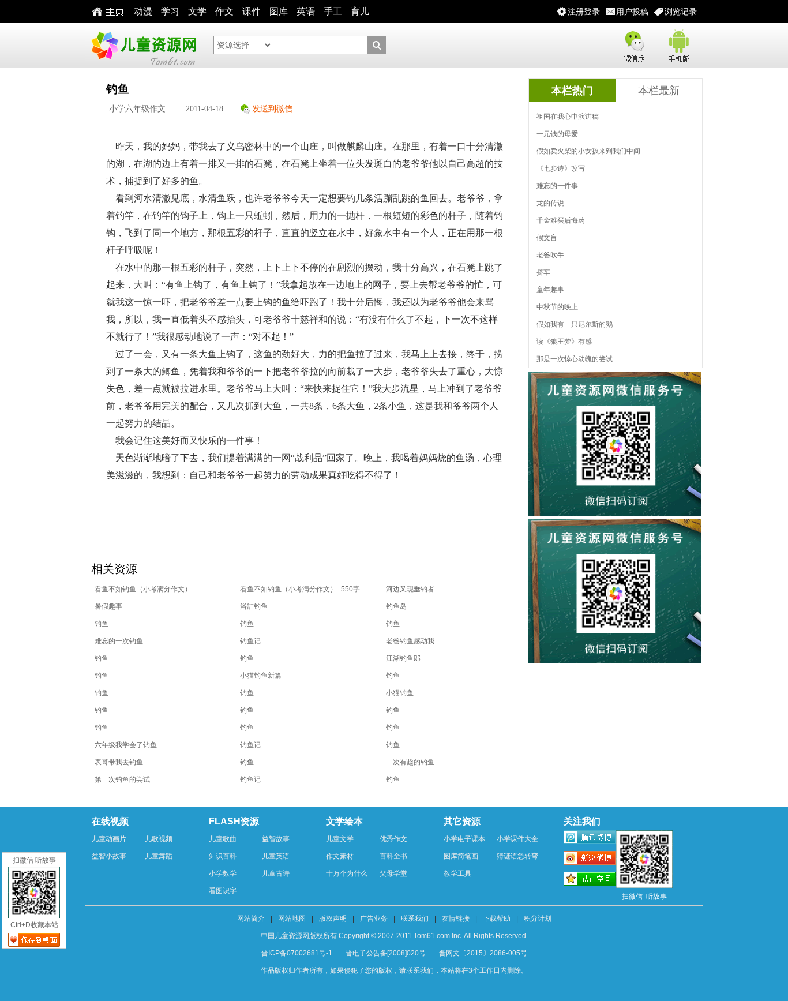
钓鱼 (101, 624)
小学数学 (223, 873)
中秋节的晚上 (557, 307)
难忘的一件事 (557, 186)
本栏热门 (572, 90)
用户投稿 (632, 11)
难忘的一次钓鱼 (119, 641)
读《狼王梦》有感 (564, 342)
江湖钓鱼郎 (403, 658)
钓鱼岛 (396, 606)
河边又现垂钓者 (410, 589)
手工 (333, 11)
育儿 (360, 11)
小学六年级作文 (137, 108)
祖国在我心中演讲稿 (567, 117)
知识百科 (223, 856)
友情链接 (456, 918)
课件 (251, 11)
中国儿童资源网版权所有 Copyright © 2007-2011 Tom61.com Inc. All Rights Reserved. (394, 936)
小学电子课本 (464, 839)
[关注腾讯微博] (590, 839)
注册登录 (584, 11)
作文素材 (340, 856)
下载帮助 (497, 918)
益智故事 (276, 839)
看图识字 (223, 891)
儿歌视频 (158, 839)
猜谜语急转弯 (517, 856)
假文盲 (546, 238)
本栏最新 (659, 90)
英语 (306, 11)
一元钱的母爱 (557, 134)
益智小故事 (109, 856)
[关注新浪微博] (590, 859)
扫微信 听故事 (34, 860)
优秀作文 (393, 839)
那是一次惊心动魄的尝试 (574, 359)
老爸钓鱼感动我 (410, 641)
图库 (278, 11)
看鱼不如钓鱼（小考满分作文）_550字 (300, 589)
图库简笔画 (461, 856)
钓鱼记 (250, 641)
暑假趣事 (108, 606)
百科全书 (393, 856)
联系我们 (415, 918)
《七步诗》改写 (560, 168)
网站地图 (292, 918)
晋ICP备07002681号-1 (296, 953)
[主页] (105, 11)
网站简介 (251, 918)
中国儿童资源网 (143, 45)
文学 (197, 11)
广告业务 (374, 918)
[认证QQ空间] (590, 880)
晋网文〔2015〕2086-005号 (483, 953)
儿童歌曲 (223, 839)
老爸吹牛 (550, 255)
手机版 (677, 44)
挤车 (543, 272)
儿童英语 (276, 856)
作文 (224, 11)
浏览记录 (681, 11)
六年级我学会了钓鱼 (126, 745)
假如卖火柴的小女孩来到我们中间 (588, 151)
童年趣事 (550, 290)
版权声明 (333, 918)
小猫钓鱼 (400, 693)
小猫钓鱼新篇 (261, 676)
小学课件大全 (517, 839)
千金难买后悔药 (560, 220)
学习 (170, 11)
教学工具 (457, 873)
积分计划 (537, 918)
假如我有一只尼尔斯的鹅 (574, 324)
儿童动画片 (109, 839)
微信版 (634, 44)
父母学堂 (393, 873)
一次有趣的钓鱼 (410, 762)
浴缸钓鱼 (254, 606)
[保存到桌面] (34, 940)
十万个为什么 (346, 873)
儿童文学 (340, 839)
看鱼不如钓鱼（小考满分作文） (143, 589)
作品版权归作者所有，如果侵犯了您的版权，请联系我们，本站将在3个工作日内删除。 (394, 970)
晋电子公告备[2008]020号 (386, 953)
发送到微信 (272, 108)
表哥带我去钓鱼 (119, 762)
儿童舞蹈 (158, 856)
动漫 (143, 11)
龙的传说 (550, 203)
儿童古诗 (276, 873)
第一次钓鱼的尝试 (122, 779)
